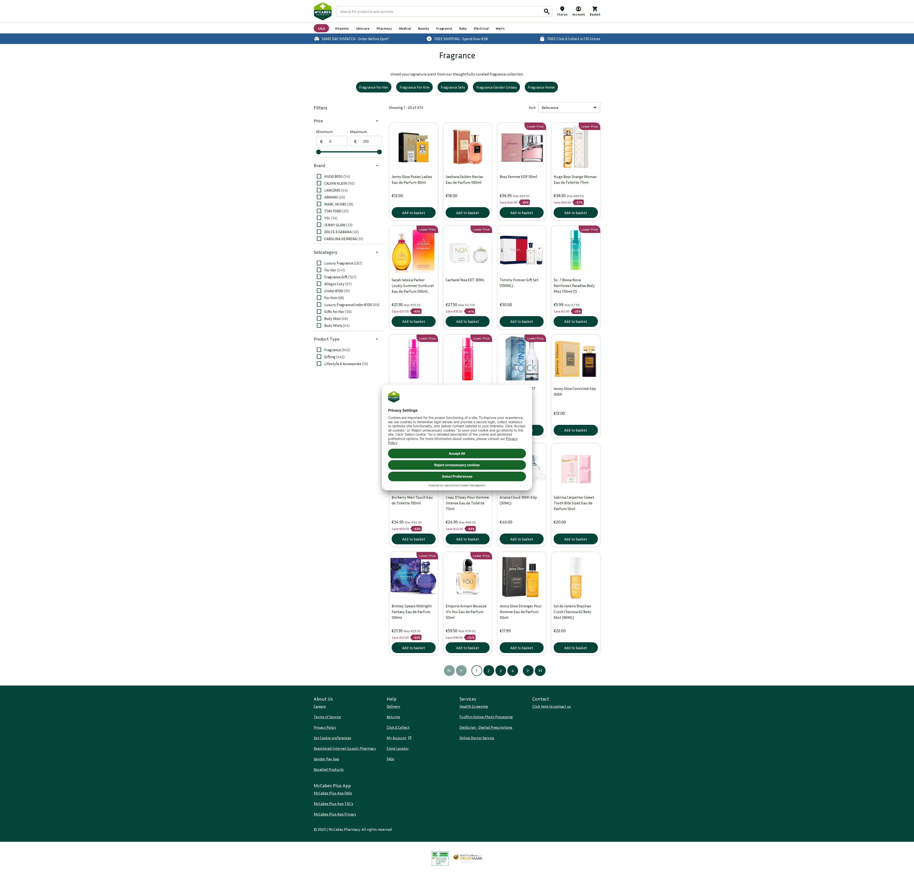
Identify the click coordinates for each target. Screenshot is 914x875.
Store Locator (398, 748)
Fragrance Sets (453, 87)
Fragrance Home (541, 87)
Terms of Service (327, 716)
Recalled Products (329, 769)
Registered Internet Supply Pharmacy (345, 748)
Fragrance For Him (415, 87)
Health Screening (474, 706)
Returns (393, 716)
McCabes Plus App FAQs (333, 793)
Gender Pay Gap (326, 758)
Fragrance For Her (373, 87)
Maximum (358, 131)
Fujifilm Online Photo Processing (486, 716)
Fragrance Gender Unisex (496, 87)
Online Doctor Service (477, 737)
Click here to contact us (551, 706)
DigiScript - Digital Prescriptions (486, 727)
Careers (320, 706)
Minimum (324, 131)
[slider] (318, 152)
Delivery (393, 706)
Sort (532, 107)
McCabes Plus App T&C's (333, 803)
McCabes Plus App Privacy (335, 814)
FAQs (390, 758)
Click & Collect (398, 727)
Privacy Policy (325, 727)
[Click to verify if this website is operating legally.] (440, 858)
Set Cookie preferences (332, 738)
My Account (397, 737)
